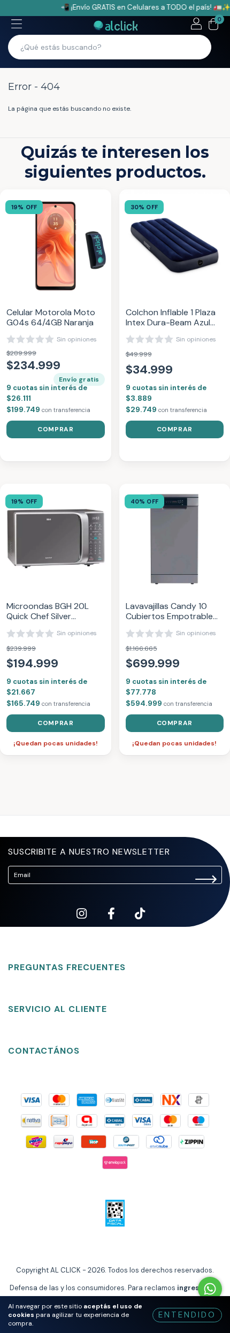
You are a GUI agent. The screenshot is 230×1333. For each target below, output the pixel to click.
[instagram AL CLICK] (82, 922)
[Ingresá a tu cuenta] (196, 25)
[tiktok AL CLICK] (139, 922)
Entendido (187, 1314)
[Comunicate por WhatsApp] (210, 1289)
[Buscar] (196, 47)
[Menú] (16, 25)
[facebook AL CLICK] (112, 922)
